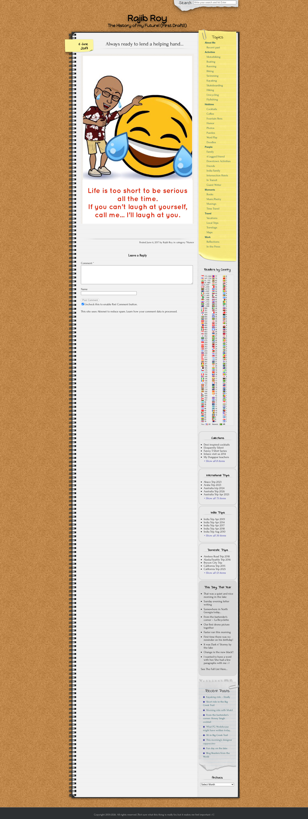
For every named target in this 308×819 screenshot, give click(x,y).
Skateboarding (215, 85)
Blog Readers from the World (216, 755)
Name (84, 289)
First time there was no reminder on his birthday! (218, 638)
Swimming (213, 75)
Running (211, 66)
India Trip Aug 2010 (214, 531)
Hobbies (209, 104)
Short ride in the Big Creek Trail (215, 703)
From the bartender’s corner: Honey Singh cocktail (216, 718)
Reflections (213, 241)
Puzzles (211, 132)
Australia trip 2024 (214, 488)
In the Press (213, 246)
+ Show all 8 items (214, 461)
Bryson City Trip (213, 562)
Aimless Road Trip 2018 (217, 556)
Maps (210, 232)
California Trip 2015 (214, 565)
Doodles (211, 142)
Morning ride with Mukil (219, 710)
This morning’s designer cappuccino (217, 741)
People (208, 147)
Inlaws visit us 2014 (215, 453)
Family (210, 151)
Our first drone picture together (217, 626)
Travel (208, 213)
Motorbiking (213, 56)
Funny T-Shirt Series (215, 450)
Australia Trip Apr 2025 (216, 494)
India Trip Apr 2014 (214, 522)
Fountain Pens (214, 118)
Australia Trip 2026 (214, 491)
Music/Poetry (214, 199)
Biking (210, 71)
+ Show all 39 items (215, 535)
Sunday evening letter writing (216, 603)
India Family (213, 170)
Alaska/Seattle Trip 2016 (217, 559)
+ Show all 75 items (215, 498)
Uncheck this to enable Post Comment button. (110, 304)
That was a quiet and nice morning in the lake (218, 595)
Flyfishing (212, 99)
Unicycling (213, 94)
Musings (211, 203)
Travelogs (212, 227)
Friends (211, 166)
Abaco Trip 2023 (213, 481)
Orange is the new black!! (218, 652)
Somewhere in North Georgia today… (216, 611)
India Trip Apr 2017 (214, 525)
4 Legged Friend (216, 156)
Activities (210, 52)
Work (208, 237)
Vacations (212, 218)
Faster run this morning (217, 632)
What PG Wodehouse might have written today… (217, 728)
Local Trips (213, 222)
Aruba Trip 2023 (212, 485)
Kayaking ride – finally (217, 696)
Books (210, 194)
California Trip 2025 (215, 569)
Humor (190, 242)
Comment (87, 263)
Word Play (212, 137)
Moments (210, 189)
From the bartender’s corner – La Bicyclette (216, 618)
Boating (211, 61)
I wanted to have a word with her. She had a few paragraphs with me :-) (217, 660)
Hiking (210, 90)
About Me (210, 42)
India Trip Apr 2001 (214, 519)
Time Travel (213, 208)
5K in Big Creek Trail (216, 735)
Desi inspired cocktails (217, 444)
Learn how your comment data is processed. (151, 311)
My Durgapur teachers (216, 457)
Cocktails (212, 109)
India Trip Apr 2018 (214, 528)
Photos (210, 128)
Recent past (213, 47)
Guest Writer (214, 184)
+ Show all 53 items (215, 572)
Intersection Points (217, 175)
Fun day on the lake (216, 748)
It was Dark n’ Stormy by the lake (218, 646)
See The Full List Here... (214, 669)
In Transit (212, 180)
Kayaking (212, 80)
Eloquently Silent (214, 447)
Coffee (210, 113)
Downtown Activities (219, 161)
